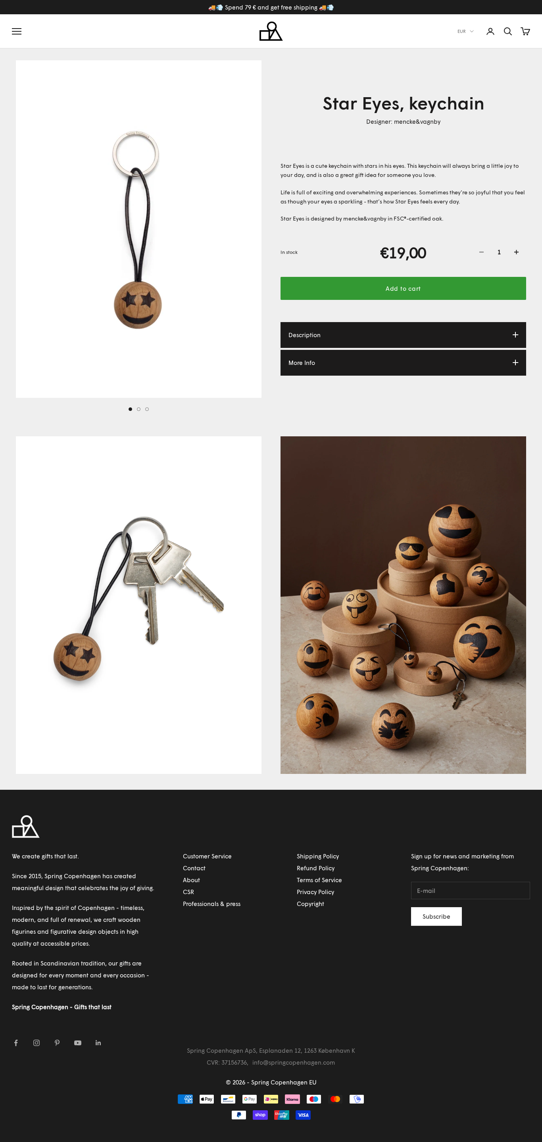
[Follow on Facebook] (16, 1043)
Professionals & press (211, 903)
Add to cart (403, 288)
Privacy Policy (315, 891)
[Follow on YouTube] (78, 1043)
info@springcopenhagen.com (293, 1062)
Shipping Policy (318, 856)
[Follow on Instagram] (36, 1043)
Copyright (310, 903)
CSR (188, 891)
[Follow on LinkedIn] (98, 1043)
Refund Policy (315, 867)
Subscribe (436, 916)
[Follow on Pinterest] (57, 1043)
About (191, 879)
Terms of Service (319, 879)
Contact (194, 867)
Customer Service (207, 856)
